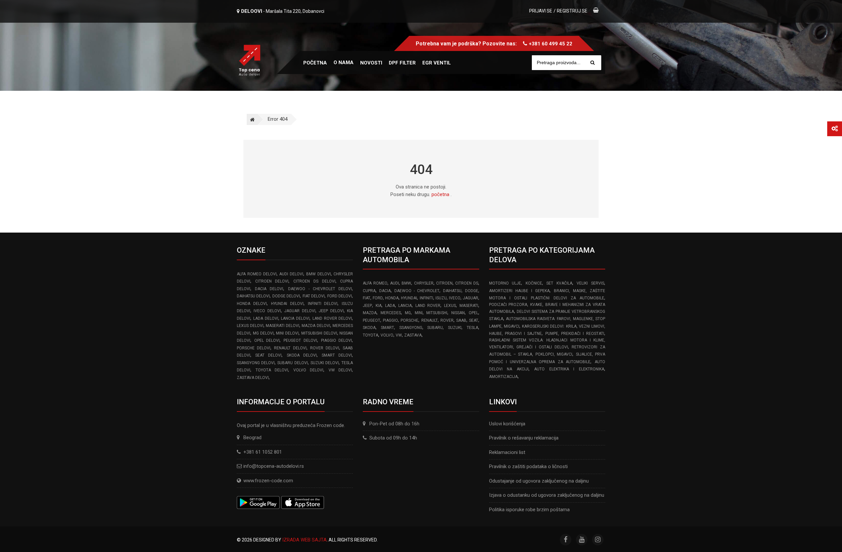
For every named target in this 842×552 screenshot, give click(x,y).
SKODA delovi (302, 355)
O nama (344, 62)
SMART (387, 327)
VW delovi (340, 370)
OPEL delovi (267, 340)
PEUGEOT (371, 320)
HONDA (392, 298)
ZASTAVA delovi (253, 377)
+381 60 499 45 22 (550, 44)
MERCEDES (391, 313)
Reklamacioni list (507, 452)
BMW (406, 283)
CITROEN (444, 283)
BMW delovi (318, 274)
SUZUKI (454, 327)
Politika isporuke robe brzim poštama (529, 510)
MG (408, 313)
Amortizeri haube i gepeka (519, 291)
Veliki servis (590, 283)
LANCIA (405, 305)
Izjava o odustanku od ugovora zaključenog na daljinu (546, 495)
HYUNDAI (409, 298)
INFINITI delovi (323, 303)
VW (399, 335)
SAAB (461, 320)
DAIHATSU (452, 291)
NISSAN (458, 313)
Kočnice (534, 283)
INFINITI (426, 298)
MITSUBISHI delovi (319, 333)
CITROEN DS (466, 283)
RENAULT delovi (290, 348)
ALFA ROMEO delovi (257, 274)
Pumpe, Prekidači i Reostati (574, 333)
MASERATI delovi (282, 325)
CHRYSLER (423, 283)
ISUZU (441, 298)
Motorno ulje (505, 283)
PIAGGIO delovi (336, 340)
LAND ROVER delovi (332, 318)
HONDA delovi (252, 303)
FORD (378, 298)
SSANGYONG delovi (256, 363)
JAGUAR (470, 298)
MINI (419, 313)
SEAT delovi (268, 355)
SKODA (369, 327)
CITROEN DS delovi (314, 281)
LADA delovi (265, 318)
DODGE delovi (286, 296)
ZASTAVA (413, 335)
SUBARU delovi (292, 363)
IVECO (454, 298)
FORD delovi (339, 296)
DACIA (385, 291)
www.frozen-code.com (268, 481)
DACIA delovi (269, 289)
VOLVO (387, 335)
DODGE (471, 291)
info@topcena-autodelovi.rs (273, 466)
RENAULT (429, 320)
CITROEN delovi (272, 281)
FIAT (366, 298)
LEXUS (450, 305)
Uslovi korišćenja (507, 424)
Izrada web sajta (304, 540)
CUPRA (369, 291)
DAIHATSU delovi (253, 296)
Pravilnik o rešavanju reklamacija (523, 438)
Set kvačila (559, 283)
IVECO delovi (267, 311)
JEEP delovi (331, 311)
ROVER (447, 320)
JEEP (367, 305)
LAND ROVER (428, 305)
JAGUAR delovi (299, 311)
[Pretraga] (592, 62)
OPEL (473, 313)
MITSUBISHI (436, 313)
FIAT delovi (314, 296)
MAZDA (370, 313)
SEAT (473, 320)
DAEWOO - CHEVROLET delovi (320, 289)
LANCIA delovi (295, 318)
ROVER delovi (324, 348)
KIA (379, 305)
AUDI (394, 283)
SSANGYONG (410, 327)
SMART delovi (337, 355)
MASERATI (468, 305)
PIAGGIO (390, 320)
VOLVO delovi (308, 370)
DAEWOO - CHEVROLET (416, 291)
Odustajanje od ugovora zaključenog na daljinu (539, 481)
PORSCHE (409, 320)
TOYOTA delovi (272, 370)
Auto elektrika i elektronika (569, 369)
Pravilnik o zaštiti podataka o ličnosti (528, 466)
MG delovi (263, 333)
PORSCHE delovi (253, 348)
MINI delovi (287, 333)
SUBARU (435, 327)
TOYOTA (370, 335)
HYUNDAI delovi (287, 303)
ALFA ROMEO (375, 283)
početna (440, 194)
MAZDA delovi (316, 325)
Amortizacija (503, 376)
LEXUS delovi (250, 325)
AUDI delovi (291, 274)
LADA (390, 305)
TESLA (472, 327)
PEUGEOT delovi (300, 340)
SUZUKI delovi (324, 363)
